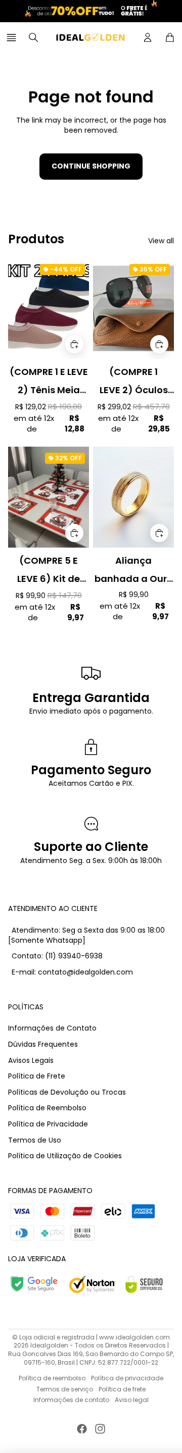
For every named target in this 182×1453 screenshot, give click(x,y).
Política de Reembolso (47, 1108)
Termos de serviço (64, 1389)
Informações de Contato (52, 1028)
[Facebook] (82, 1429)
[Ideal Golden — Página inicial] (90, 37)
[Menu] (13, 37)
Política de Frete (36, 1076)
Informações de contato (71, 1399)
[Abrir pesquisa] (33, 37)
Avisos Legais (31, 1060)
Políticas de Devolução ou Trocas (67, 1092)
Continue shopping (91, 166)
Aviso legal (132, 1399)
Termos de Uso (34, 1140)
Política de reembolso (52, 1378)
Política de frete (122, 1389)
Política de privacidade (127, 1378)
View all (161, 241)
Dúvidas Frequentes (43, 1044)
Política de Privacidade (48, 1124)
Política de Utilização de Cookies (65, 1156)
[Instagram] (100, 1429)
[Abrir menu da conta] (147, 37)
